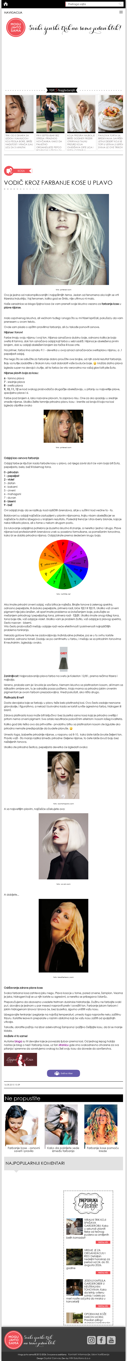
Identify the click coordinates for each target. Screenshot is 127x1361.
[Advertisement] (63, 63)
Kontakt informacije (79, 1354)
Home (5, 3)
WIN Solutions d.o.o (79, 1358)
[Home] (30, 1340)
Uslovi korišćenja (100, 1354)
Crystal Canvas (52, 1358)
